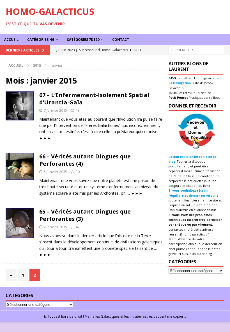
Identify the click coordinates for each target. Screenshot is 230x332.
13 (78, 110)
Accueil (11, 39)
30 (78, 171)
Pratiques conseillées (204, 97)
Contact (120, 39)
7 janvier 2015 (55, 110)
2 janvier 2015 (55, 226)
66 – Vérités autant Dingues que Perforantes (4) (85, 159)
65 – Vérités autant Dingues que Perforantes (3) (85, 215)
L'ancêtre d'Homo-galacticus (197, 78)
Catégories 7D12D (83, 39)
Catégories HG (40, 39)
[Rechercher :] (196, 49)
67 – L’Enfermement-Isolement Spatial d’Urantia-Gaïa (94, 98)
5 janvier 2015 (55, 171)
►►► (45, 138)
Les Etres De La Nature (194, 93)
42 (78, 226)
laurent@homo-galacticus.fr (189, 234)
